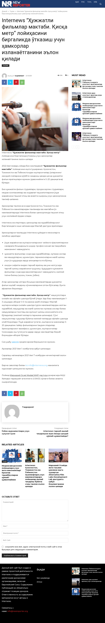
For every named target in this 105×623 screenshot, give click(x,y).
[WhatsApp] (22, 82)
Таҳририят (19, 76)
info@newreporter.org (18, 611)
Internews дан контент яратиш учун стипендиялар (92, 95)
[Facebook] (4, 82)
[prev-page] (73, 147)
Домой (4, 11)
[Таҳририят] (5, 75)
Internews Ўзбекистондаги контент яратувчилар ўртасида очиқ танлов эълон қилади (92, 84)
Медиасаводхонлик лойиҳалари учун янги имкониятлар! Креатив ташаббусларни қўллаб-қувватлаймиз (90, 592)
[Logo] (12, 4)
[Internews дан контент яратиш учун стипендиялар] (76, 96)
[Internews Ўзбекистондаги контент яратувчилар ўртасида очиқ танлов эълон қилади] (76, 83)
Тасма (12, 11)
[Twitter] (10, 82)
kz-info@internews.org (36, 365)
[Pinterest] (16, 82)
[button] (100, 4)
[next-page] (77, 147)
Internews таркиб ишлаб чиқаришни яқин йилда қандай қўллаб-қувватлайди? (52, 433)
